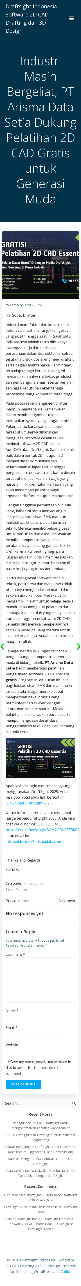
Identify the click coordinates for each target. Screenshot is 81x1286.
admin (14, 305)
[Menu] (71, 18)
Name (12, 1010)
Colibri (66, 1271)
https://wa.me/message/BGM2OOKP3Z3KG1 (43, 829)
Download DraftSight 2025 (29, 803)
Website (12, 1044)
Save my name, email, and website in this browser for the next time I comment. (38, 1067)
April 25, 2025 (34, 305)
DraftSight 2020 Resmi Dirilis (24, 1207)
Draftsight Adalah (40, 1229)
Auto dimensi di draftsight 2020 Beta (30, 1195)
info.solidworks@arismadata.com (33, 841)
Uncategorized (34, 883)
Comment (15, 954)
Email (12, 1027)
